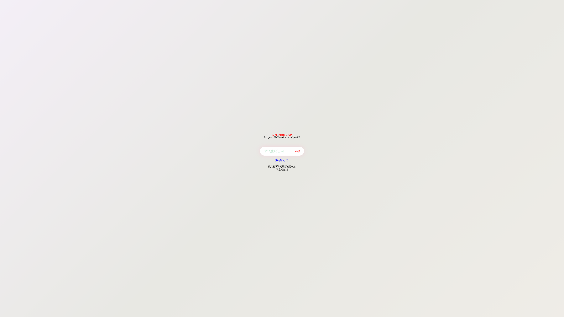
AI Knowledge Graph (282, 135)
